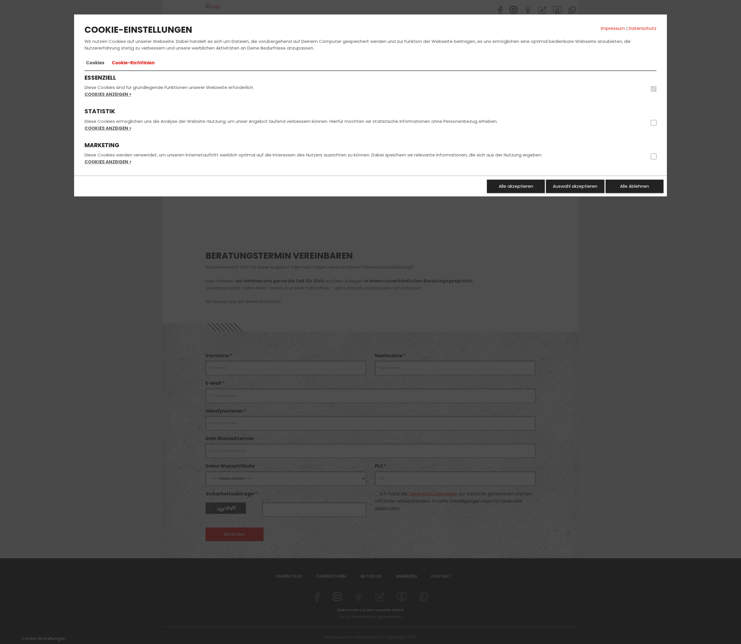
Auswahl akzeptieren (575, 186)
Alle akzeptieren (516, 186)
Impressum (613, 28)
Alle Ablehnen (634, 186)
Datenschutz (642, 28)
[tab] (95, 63)
